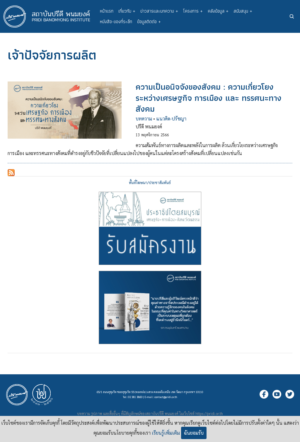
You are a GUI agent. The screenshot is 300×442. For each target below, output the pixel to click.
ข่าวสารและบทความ (159, 11)
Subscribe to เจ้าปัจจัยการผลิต (11, 172)
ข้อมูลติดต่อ (149, 21)
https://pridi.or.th (209, 413)
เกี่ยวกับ (126, 11)
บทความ (144, 118)
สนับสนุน (242, 11)
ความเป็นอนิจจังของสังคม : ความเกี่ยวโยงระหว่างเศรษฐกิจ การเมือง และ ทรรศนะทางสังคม (209, 97)
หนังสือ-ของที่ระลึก (116, 21)
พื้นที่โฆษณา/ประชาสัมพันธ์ (150, 182)
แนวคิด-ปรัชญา (171, 118)
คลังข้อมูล (218, 11)
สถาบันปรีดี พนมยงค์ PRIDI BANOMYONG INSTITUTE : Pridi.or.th (50, 16)
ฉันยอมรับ (194, 433)
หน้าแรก (106, 11)
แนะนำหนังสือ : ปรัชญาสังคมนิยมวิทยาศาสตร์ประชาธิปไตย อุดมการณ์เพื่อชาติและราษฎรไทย (150, 307)
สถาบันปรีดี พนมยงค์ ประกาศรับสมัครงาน (150, 228)
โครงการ (193, 11)
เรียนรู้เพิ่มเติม (166, 433)
